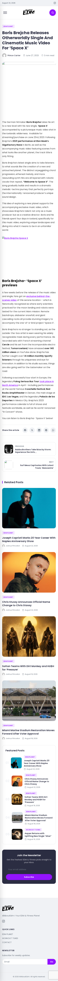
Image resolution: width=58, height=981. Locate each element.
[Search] (52, 12)
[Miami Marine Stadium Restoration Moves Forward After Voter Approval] (29, 700)
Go (51, 961)
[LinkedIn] (39, 430)
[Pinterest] (46, 430)
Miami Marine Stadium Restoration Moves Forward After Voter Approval (28, 732)
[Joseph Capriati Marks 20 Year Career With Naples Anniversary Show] (29, 508)
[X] (32, 430)
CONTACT (7, 942)
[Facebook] (25, 430)
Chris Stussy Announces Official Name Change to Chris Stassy (26, 603)
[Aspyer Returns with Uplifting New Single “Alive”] (17, 834)
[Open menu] (5, 12)
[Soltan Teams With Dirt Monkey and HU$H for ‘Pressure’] (29, 636)
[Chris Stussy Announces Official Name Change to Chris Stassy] (29, 572)
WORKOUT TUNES (33, 830)
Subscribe (29, 877)
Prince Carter (14, 55)
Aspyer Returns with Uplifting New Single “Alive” (38, 834)
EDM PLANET (8, 26)
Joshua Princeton (13, 546)
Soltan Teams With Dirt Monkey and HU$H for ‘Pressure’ (28, 667)
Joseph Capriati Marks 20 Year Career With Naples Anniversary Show (29, 539)
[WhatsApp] (53, 430)
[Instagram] (55, 3)
